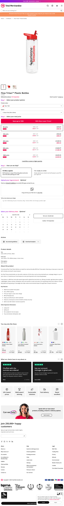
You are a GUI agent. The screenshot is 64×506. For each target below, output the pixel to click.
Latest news (29, 460)
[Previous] (58, 324)
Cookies (54, 465)
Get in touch (47, 415)
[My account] (52, 5)
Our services (30, 472)
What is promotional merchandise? (31, 466)
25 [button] (19, 227)
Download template (31, 241)
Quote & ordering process (33, 449)
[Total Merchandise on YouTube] (9, 441)
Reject (55, 502)
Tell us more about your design (8, 198)
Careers (3, 469)
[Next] (62, 324)
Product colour (4, 103)
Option (2, 109)
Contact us (60, 97)
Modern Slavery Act (57, 462)
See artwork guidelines (11, 241)
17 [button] (15, 224)
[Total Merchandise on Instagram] (4, 441)
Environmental (55, 460)
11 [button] (19, 222)
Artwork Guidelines (11, 183)
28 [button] (3, 229)
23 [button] (11, 227)
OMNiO (3, 461)
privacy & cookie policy (54, 499)
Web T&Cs (54, 449)
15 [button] (7, 224)
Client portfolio (4, 464)
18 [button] (19, 224)
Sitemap (28, 462)
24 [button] (15, 227)
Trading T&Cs (55, 451)
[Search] (61, 10)
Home (2, 18)
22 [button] (7, 227)
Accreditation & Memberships (4, 458)
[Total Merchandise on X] (7, 441)
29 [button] (7, 229)
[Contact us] (47, 5)
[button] (32, 10)
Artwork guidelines (31, 451)
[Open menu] (61, 5)
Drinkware (8, 18)
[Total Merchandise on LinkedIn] (12, 441)
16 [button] (11, 224)
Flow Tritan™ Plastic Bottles (20, 18)
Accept (43, 502)
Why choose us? (5, 451)
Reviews (3, 467)
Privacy (54, 454)
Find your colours (31, 469)
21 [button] (3, 227)
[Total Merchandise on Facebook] (1, 441)
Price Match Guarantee (57, 468)
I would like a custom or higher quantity (32, 161)
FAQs (28, 457)
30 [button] (11, 229)
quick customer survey (32, 13)
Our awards (4, 454)
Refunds (54, 457)
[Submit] (24, 436)
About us (3, 449)
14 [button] (3, 224)
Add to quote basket (32, 503)
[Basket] (57, 5)
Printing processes (31, 454)
